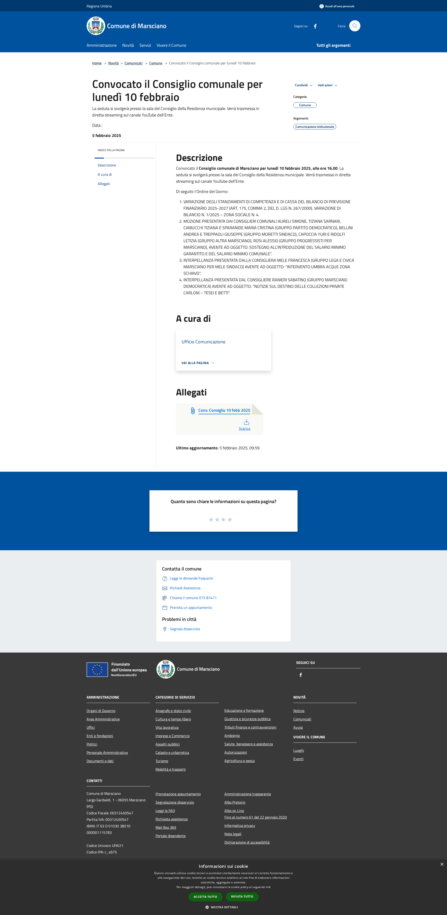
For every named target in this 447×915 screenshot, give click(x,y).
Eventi (298, 759)
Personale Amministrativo (107, 752)
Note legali (232, 834)
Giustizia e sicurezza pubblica (247, 719)
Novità (113, 63)
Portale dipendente (171, 836)
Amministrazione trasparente (247, 794)
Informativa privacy (239, 825)
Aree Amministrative (103, 719)
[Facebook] (313, 26)
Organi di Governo (101, 710)
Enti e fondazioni (100, 736)
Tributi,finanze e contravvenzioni (250, 727)
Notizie (299, 710)
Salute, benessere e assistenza (248, 744)
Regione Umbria (99, 6)
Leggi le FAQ (165, 810)
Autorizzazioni (235, 752)
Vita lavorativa (167, 727)
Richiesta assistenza (172, 819)
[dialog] (223, 887)
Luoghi (298, 750)
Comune (155, 63)
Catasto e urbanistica (172, 752)
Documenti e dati (100, 761)
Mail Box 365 (166, 827)
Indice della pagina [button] (111, 150)
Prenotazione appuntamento (178, 794)
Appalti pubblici (168, 744)
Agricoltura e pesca (239, 760)
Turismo (162, 761)
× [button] (442, 864)
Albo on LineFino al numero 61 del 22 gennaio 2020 (255, 814)
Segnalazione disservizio (175, 802)
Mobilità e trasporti (171, 769)
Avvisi (298, 727)
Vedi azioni (325, 85)
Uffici (91, 727)
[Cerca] (354, 25)
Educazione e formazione (244, 710)
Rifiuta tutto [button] (242, 896)
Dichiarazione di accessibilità (247, 842)
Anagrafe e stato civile (173, 710)
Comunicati (133, 63)
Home (97, 63)
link (268, 887)
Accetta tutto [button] (205, 897)
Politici (92, 744)
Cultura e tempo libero (173, 719)
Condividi (301, 85)
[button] (223, 907)
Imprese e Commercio (173, 736)
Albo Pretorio (234, 802)
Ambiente (232, 735)
